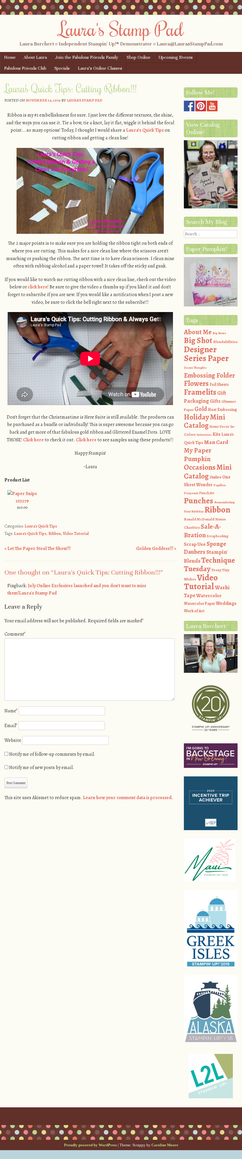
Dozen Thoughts (195, 367)
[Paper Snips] (22, 493)
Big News (219, 333)
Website (12, 740)
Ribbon (54, 533)
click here (38, 287)
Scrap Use (195, 544)
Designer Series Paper (206, 354)
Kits (216, 434)
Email (10, 725)
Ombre (215, 477)
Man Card (216, 442)
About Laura (35, 57)
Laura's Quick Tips (40, 526)
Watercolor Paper (199, 603)
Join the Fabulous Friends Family (86, 57)
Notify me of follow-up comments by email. (52, 754)
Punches (198, 500)
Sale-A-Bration (202, 531)
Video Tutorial (76, 533)
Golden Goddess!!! (156, 548)
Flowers (196, 383)
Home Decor (219, 426)
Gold (200, 409)
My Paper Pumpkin (197, 454)
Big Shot (198, 340)
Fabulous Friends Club (25, 68)
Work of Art (194, 611)
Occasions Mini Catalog (208, 471)
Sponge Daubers (205, 548)
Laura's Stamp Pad (121, 28)
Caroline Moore (164, 1145)
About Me (198, 332)
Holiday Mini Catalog (204, 421)
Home (10, 57)
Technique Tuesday (209, 564)
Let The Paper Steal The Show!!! (37, 548)
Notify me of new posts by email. (41, 767)
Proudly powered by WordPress (90, 1145)
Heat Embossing (222, 409)
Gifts (215, 401)
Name (11, 711)
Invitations (204, 434)
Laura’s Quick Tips (145, 130)
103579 (22, 501)
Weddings (226, 603)
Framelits (200, 392)
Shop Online (139, 57)
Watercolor (209, 595)
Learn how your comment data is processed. (128, 797)
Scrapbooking (217, 536)
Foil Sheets (219, 384)
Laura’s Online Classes (100, 68)
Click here (33, 440)
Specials (62, 68)
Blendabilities (225, 341)
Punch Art (206, 493)
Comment (15, 634)
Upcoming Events (175, 57)
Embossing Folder (209, 375)
